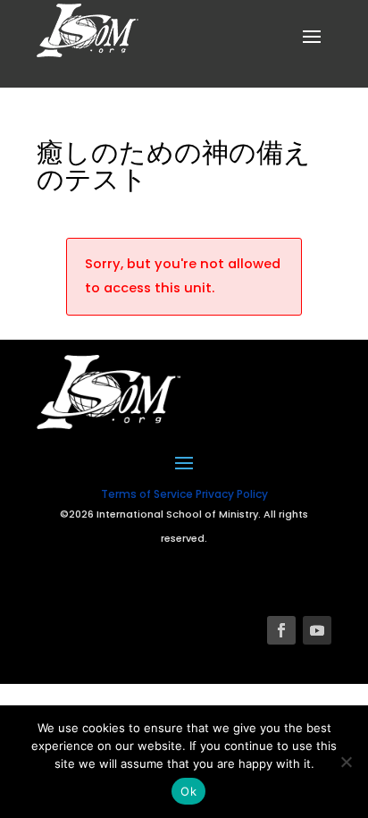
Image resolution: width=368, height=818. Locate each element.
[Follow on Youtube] (317, 630)
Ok (188, 791)
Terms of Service (147, 494)
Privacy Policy (232, 494)
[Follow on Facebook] (281, 630)
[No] (346, 762)
